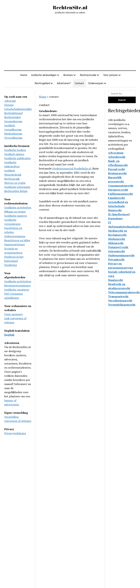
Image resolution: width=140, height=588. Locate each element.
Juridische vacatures (16, 289)
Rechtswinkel (12, 117)
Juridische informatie (17, 187)
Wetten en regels (14, 183)
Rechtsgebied (42, 83)
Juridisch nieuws (14, 154)
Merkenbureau (13, 133)
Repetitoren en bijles (17, 240)
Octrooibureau (13, 138)
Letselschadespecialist (18, 109)
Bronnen (68, 75)
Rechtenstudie (88, 75)
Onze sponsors (13, 314)
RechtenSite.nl (70, 7)
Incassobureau (13, 121)
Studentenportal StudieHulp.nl (71, 168)
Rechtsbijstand (13, 113)
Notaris (8, 105)
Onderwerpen (95, 83)
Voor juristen (110, 75)
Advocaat (10, 101)
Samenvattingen (14, 244)
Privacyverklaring (15, 433)
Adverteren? (64, 83)
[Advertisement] (70, 42)
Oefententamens (14, 236)
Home (23, 75)
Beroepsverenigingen (17, 285)
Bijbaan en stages (15, 211)
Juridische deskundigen (43, 75)
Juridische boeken (15, 150)
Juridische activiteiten (17, 207)
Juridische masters (15, 216)
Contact (79, 83)
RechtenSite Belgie (15, 191)
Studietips (10, 265)
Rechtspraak (12, 179)
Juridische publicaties (17, 158)
